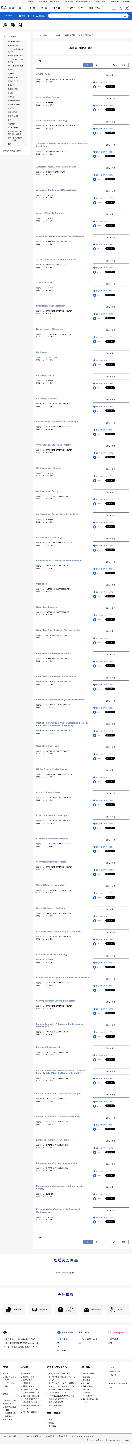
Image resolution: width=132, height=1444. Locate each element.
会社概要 (18, 1310)
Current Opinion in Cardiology (51, 885)
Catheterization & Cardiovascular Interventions (59, 561)
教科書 (24, 1367)
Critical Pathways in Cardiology (51, 815)
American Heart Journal (47, 97)
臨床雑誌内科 (10, 1400)
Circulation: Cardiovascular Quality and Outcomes (60, 700)
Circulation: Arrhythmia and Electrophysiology (59, 630)
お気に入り (113, 1375)
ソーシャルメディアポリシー (83, 1436)
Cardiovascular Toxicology (49, 537)
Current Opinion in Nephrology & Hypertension (59, 931)
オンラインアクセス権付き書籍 (61, 1383)
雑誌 (5, 1394)
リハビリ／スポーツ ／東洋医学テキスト (31, 1391)
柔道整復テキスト (30, 1402)
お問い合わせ (42, 1)
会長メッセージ (89, 1374)
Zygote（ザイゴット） (57, 1393)
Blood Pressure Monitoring (49, 329)
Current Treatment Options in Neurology (55, 1001)
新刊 (7, 1374)
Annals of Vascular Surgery (49, 213)
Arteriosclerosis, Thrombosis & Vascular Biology (60, 236)
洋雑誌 (42, 16)
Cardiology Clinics (45, 375)
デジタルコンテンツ (75, 8)
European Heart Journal (48, 1047)
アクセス (121, 1310)
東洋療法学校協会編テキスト (32, 1407)
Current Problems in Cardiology (51, 954)
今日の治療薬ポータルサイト (118, 1385)
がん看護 (9, 1420)
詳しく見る (110, 75)
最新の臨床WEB (54, 1405)
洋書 (32, 16)
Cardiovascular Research (48, 491)
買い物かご (127, 9)
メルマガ (114, 9)
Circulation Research (46, 607)
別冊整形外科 (10, 1413)
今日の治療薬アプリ (56, 1399)
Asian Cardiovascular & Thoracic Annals (56, 259)
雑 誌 (44, 8)
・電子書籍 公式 (113, 1341)
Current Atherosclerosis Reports (52, 839)
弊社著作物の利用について (84, 1)
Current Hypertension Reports (51, 862)
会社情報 (113, 1)
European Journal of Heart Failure (52, 1140)
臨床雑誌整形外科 (10, 1408)
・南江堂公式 (62, 1341)
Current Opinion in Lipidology (50, 908)
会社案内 (86, 1383)
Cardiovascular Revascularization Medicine (57, 514)
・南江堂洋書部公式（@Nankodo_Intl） (21, 1343)
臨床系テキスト (29, 1377)
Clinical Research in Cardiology (51, 769)
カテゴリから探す (10, 1378)
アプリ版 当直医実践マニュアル (61, 1396)
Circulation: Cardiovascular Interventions (56, 676)
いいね (99, 86)
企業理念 (86, 1377)
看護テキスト (28, 1386)
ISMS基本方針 (88, 1396)
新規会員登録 (114, 1371)
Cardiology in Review (46, 398)
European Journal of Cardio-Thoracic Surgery (58, 1093)
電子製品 (52, 1426)
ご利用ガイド (31, 1)
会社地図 (86, 1390)
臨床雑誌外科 (10, 1404)
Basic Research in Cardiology (50, 306)
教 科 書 (56, 8)
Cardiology (41, 352)
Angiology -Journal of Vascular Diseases (56, 167)
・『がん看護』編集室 (88, 1341)
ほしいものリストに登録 (104, 82)
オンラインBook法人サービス (60, 1390)
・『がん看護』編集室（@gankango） (21, 1347)
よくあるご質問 (54, 1)
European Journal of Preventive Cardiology (57, 1163)
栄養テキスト (28, 1383)
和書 (24, 16)
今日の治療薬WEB (55, 1402)
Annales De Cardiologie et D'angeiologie (56, 190)
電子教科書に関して (31, 1412)
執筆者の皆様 (69, 1)
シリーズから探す (10, 1384)
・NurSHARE (62, 1348)
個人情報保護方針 (34, 1436)
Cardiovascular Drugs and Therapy (53, 445)
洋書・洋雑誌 (94, 8)
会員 (120, 9)
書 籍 (32, 8)
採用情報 (124, 1)
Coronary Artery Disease (48, 792)
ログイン (113, 1367)
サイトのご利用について (13, 1436)
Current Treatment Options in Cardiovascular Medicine (62, 978)
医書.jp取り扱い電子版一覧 (59, 1374)
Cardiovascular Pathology (49, 468)
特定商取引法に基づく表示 (56, 1436)
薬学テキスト (28, 1380)
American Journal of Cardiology (51, 120)
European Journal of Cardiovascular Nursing (58, 1117)
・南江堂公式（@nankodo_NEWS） (20, 1339)
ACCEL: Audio (43, 74)
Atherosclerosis (44, 283)
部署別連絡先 (88, 1386)
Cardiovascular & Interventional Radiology (57, 422)
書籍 (5, 1367)
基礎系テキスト (29, 1374)
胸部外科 (9, 1416)
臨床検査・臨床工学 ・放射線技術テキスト (32, 1397)
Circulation (41, 584)
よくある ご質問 (69, 1309)
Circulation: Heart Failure (48, 746)
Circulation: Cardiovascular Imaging (53, 653)
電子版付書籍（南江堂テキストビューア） (62, 1378)
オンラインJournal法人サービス (61, 1386)
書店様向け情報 (100, 1)
